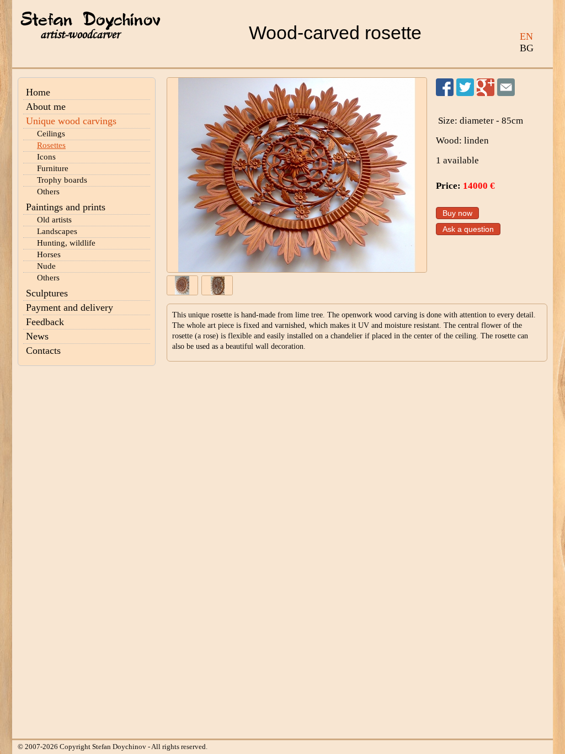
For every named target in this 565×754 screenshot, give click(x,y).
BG (527, 48)
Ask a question (468, 229)
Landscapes (57, 231)
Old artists (54, 219)
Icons (46, 156)
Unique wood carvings (71, 120)
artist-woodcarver (80, 34)
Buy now (457, 213)
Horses (49, 254)
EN (526, 36)
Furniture (52, 168)
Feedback (45, 321)
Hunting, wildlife (66, 242)
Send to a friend (506, 87)
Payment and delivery (69, 307)
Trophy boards (62, 180)
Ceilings (51, 133)
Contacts (43, 350)
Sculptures (47, 293)
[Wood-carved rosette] (297, 175)
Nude (46, 266)
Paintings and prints (65, 207)
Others (48, 191)
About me (46, 106)
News (37, 336)
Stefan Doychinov (90, 20)
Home (38, 92)
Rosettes (51, 145)
